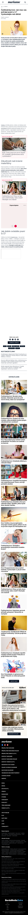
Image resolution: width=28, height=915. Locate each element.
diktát (17, 348)
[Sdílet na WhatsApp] (18, 339)
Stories (4, 797)
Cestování (6, 834)
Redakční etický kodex (8, 764)
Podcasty (4, 802)
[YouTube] (7, 745)
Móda (3, 783)
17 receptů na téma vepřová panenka (16, 850)
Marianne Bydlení (13, 733)
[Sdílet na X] (12, 339)
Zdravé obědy (14, 835)
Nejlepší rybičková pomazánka (11, 852)
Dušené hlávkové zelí (5, 848)
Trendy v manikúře (5, 840)
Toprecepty (5, 826)
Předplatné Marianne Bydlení (10, 750)
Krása (3, 785)
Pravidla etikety (4, 833)
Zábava (6, 6)
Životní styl (5, 788)
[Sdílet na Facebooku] (10, 339)
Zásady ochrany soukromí (9, 767)
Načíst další (14, 681)
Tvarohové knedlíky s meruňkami (15, 851)
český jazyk (15, 346)
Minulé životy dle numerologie (14, 840)
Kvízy (9, 346)
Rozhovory (5, 794)
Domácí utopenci (21, 852)
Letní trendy (9, 835)
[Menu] (3, 2)
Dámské (20, 904)
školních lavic (14, 237)
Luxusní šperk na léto (5, 844)
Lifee (3, 823)
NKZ (7, 906)
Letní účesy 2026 (20, 842)
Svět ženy (4, 818)
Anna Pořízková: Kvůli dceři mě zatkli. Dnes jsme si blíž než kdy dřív (14, 879)
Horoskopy (5, 799)
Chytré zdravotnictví (19, 841)
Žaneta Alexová (5, 17)
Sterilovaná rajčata (5, 851)
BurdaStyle (20, 906)
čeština (22, 346)
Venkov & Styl (6, 808)
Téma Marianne (6, 805)
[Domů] (14, 2)
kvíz (5, 346)
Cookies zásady (6, 775)
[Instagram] (5, 745)
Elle (3, 815)
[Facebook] (2, 745)
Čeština (3, 125)
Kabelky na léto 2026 (12, 842)
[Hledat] (25, 2)
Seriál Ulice (12, 841)
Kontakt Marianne (7, 756)
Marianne (20, 903)
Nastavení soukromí (7, 770)
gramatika (11, 348)
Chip (3, 821)
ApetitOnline (5, 812)
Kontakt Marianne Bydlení (9, 759)
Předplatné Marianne (8, 748)
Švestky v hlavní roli (13, 848)
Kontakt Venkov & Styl (8, 761)
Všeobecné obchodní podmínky (11, 773)
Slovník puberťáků (11, 833)
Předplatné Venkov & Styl (9, 753)
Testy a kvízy (18, 833)
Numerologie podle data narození (15, 834)
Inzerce (4, 778)
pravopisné (3, 128)
